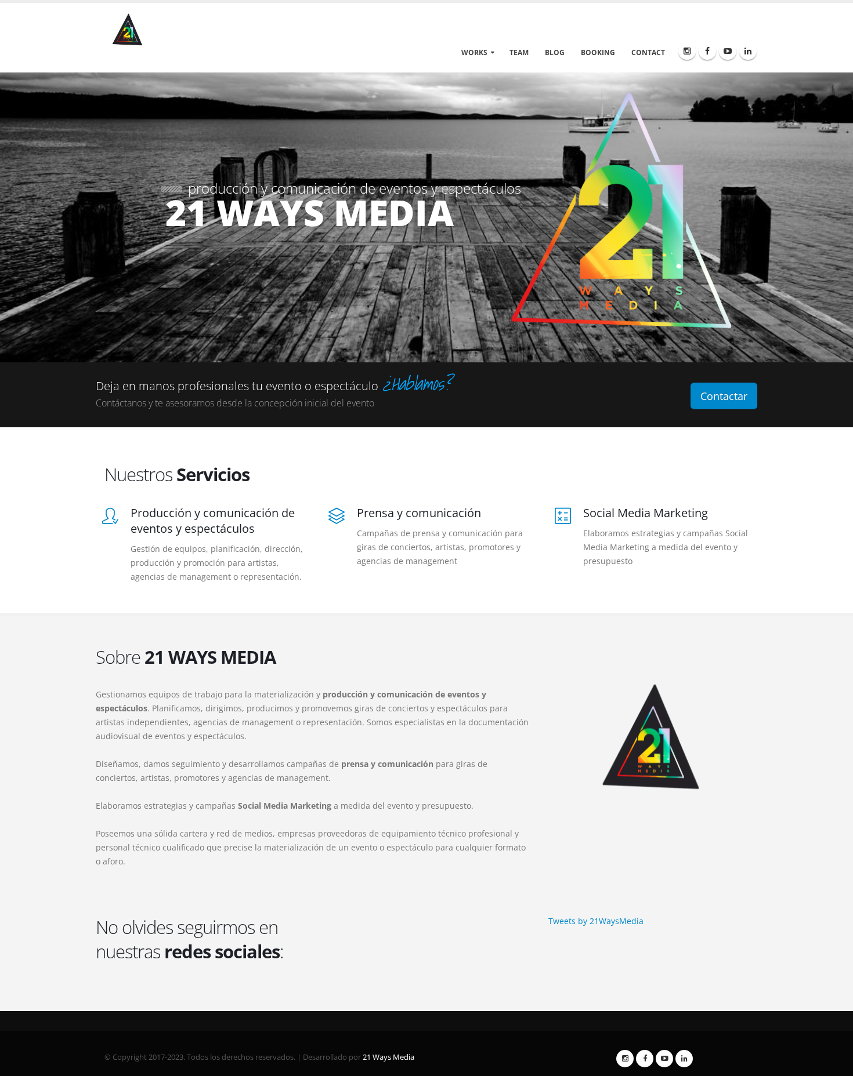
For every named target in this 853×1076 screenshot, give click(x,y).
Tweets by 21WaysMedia (596, 920)
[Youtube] (727, 51)
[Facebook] (707, 51)
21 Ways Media (388, 1057)
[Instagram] (687, 51)
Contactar (723, 396)
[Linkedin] (748, 51)
